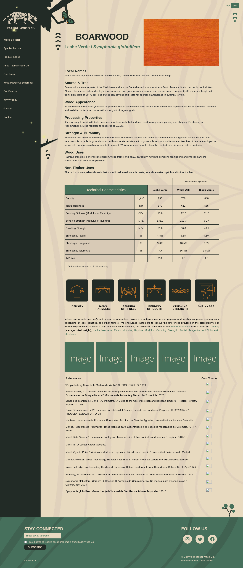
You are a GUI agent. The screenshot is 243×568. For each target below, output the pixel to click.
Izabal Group (206, 560)
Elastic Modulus (123, 330)
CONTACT (30, 560)
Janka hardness (102, 330)
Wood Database (180, 326)
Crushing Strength (167, 330)
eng (235, 5)
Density (215, 326)
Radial (183, 330)
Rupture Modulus (144, 330)
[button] (79, 357)
